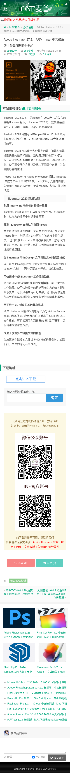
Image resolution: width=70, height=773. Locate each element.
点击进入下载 (25, 379)
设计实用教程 (31, 108)
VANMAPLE (49, 769)
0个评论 (47, 54)
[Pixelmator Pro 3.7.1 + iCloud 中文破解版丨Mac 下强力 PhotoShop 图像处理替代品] (52, 652)
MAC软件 (14, 27)
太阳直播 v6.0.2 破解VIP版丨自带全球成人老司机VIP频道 (51, 593)
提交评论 (58, 758)
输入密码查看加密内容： (22, 391)
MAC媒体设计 (18, 580)
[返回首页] (5, 27)
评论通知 (40, 757)
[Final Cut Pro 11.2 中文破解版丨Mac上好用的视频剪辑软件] (52, 617)
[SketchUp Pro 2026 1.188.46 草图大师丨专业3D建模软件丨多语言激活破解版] (19, 652)
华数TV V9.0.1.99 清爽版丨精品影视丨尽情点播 (18, 592)
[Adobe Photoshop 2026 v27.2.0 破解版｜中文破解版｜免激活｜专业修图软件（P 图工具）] (19, 617)
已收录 (31, 54)
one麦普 (28, 50)
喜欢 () (22, 563)
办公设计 (28, 27)
